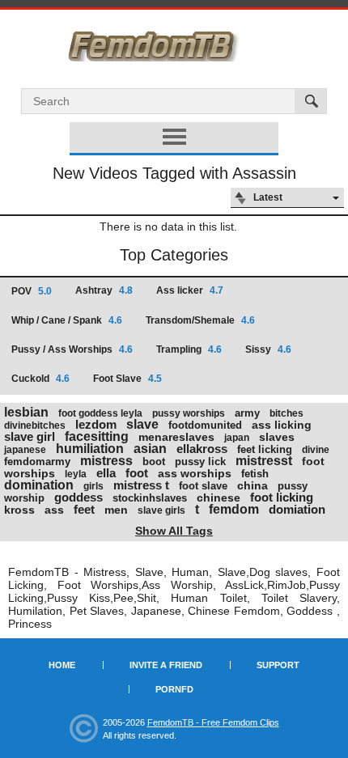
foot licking (281, 497)
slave (142, 424)
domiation (297, 509)
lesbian (26, 412)
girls (93, 486)
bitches (286, 413)
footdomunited (205, 425)
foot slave (203, 486)
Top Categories (174, 255)
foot (136, 473)
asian (150, 448)
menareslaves (176, 436)
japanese (25, 449)
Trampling (189, 349)
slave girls (161, 510)
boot (153, 461)
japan (236, 437)
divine (315, 449)
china (252, 485)
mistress (106, 461)
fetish (255, 474)
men (116, 509)
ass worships (194, 473)
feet (84, 509)
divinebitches (35, 425)
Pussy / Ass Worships (72, 349)
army (247, 413)
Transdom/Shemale (200, 320)
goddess (78, 497)
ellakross (201, 448)
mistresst (264, 461)
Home (62, 665)
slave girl (29, 436)
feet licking (264, 449)
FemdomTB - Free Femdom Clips (213, 722)
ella (106, 473)
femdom (234, 509)
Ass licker (189, 290)
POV (31, 291)
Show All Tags (174, 530)
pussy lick (200, 461)
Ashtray (104, 290)
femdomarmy (37, 461)
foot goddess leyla (100, 413)
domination (39, 485)
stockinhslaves (149, 498)
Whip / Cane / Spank (66, 320)
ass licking (282, 424)
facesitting (97, 436)
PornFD (174, 689)
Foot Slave (127, 378)
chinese (218, 497)
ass (54, 509)
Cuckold (40, 378)
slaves (277, 436)
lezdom (96, 424)
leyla (76, 474)
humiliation (90, 448)
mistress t (141, 485)
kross (19, 509)
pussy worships (188, 413)
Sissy (268, 349)
